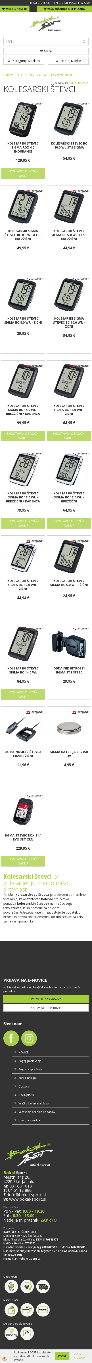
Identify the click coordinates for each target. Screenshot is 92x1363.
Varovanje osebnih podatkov (37, 1112)
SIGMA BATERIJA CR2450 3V (69, 754)
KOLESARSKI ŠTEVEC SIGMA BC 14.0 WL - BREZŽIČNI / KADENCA (23, 410)
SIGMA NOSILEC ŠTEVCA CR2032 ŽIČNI (23, 754)
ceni (71, 83)
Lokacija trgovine (29, 1120)
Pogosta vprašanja (30, 1069)
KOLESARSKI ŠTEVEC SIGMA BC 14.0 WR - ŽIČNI (69, 410)
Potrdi (62, 1356)
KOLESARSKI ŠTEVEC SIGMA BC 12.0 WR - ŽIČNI (23, 585)
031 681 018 (20, 1186)
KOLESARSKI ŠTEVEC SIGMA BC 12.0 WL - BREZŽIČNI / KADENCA (23, 497)
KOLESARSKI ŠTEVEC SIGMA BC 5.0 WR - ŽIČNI (69, 583)
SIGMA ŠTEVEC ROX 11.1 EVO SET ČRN (23, 837)
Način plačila (27, 1095)
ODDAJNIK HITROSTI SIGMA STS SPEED (69, 670)
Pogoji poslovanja (30, 1061)
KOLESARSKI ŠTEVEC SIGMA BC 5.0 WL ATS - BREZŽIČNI (69, 235)
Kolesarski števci (61, 75)
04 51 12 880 (19, 1190)
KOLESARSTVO (38, 75)
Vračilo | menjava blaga (34, 1103)
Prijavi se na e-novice (46, 999)
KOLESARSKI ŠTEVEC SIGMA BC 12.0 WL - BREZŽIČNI (69, 497)
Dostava (24, 1086)
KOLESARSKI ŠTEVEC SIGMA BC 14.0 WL (23, 670)
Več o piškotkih (79, 1356)
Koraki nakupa (28, 1078)
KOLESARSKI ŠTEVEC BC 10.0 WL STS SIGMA (69, 145)
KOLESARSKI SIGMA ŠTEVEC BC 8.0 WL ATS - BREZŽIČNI (23, 235)
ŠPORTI (21, 75)
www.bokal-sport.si (27, 1199)
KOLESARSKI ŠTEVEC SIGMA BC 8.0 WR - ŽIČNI (23, 320)
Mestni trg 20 (16, 1177)
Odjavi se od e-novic (46, 1008)
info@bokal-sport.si (27, 1194)
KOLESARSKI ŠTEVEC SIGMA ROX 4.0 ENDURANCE (23, 147)
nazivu (82, 83)
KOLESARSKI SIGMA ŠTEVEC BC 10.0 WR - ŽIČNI (69, 322)
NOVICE (23, 1052)
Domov (8, 75)
